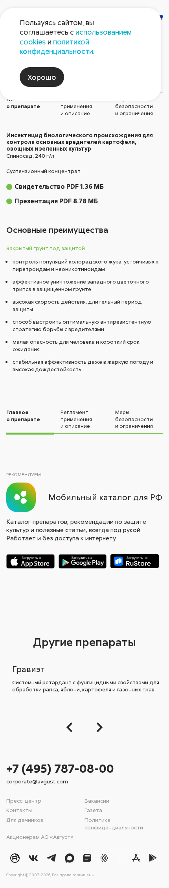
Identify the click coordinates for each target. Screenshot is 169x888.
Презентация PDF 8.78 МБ (56, 201)
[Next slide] (97, 727)
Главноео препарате (23, 102)
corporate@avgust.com (37, 781)
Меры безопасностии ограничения (134, 106)
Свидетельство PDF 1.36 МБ (59, 186)
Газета (93, 810)
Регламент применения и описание (76, 106)
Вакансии (96, 800)
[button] (71, 727)
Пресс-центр (23, 800)
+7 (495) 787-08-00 (60, 768)
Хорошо (42, 77)
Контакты (19, 810)
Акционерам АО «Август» (39, 836)
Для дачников (24, 819)
